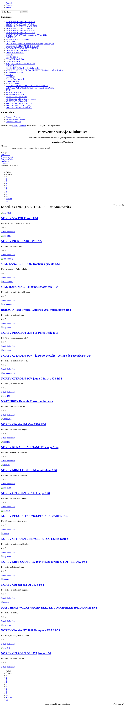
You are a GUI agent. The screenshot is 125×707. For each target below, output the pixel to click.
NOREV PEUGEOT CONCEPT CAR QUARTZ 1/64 (34, 515)
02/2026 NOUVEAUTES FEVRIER (20, 24)
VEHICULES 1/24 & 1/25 (16, 101)
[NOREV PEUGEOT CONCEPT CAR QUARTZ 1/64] (5, 511)
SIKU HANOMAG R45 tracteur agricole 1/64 (29, 286)
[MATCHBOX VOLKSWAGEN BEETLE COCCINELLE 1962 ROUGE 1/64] (5, 602)
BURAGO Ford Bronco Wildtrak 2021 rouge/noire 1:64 (36, 309)
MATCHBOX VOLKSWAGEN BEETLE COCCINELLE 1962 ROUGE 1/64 (49, 607)
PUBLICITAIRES (13, 83)
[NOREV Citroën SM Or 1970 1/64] (5, 579)
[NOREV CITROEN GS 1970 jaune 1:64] (6, 648)
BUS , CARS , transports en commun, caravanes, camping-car (30, 44)
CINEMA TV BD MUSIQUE (18, 50)
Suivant (9, 199)
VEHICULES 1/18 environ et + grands (21, 99)
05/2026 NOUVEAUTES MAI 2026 (20, 30)
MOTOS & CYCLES (14, 72)
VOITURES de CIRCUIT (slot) (18, 105)
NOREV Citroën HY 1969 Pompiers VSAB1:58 (30, 630)
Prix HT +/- (5, 155)
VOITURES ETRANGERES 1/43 (19, 103)
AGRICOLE (11, 37)
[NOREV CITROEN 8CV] (7, 350)
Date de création (7, 159)
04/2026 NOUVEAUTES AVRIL (19, 28)
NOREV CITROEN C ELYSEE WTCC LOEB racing (34, 538)
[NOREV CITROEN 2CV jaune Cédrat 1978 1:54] (8, 373)
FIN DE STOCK (12, 57)
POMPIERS (11, 77)
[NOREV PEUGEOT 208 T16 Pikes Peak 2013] (6, 327)
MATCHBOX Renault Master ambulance (27, 401)
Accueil (9, 3)
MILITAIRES (11, 66)
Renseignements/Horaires (16, 119)
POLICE (9, 75)
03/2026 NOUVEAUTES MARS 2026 (21, 26)
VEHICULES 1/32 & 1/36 (16, 97)
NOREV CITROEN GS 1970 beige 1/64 (25, 493)
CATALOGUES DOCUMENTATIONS (22, 48)
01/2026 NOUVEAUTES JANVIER (20, 22)
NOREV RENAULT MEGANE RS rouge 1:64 (29, 447)
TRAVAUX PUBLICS (15, 94)
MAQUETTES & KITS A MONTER (20, 64)
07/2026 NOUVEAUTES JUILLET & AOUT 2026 (26, 35)
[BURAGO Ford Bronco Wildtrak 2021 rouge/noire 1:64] (8, 304)
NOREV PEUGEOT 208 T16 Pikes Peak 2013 (29, 332)
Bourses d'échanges (13, 117)
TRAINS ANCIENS (14, 92)
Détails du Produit (8, 232)
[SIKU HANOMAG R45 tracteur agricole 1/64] (7, 282)
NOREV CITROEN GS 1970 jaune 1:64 (26, 653)
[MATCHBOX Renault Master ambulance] (6, 396)
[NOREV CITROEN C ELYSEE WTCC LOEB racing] (5, 534)
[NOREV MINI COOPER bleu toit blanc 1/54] (5, 465)
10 (7, 196)
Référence (5, 161)
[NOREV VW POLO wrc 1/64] (6, 213)
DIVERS (9, 55)
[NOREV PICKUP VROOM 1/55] (6, 236)
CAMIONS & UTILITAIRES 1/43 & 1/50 (22, 46)
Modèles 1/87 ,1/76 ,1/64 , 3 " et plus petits (22, 68)
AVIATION (10, 41)
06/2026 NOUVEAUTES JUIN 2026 (20, 33)
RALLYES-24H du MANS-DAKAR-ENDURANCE (27, 86)
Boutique (9, 5)
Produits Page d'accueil (15, 79)
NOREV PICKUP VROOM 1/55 (21, 241)
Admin (8, 7)
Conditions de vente (13, 122)
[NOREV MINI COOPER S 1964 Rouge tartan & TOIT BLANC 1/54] (6, 556)
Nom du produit (7, 157)
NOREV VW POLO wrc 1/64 (19, 218)
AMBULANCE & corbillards (17, 39)
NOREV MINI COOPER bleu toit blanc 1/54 (29, 470)
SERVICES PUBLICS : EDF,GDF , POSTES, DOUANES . (30, 88)
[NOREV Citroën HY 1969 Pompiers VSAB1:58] (6, 625)
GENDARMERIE (13, 61)
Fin (7, 201)
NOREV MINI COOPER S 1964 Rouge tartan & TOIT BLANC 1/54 (44, 561)
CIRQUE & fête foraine (15, 52)
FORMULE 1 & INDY (15, 59)
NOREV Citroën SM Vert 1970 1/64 (23, 424)
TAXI (8, 90)
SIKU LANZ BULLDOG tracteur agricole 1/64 (30, 263)
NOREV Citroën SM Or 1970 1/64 (22, 584)
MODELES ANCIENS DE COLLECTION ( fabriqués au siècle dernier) (34, 70)
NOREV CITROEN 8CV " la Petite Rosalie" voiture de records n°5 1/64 (46, 355)
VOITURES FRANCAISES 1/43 (19, 108)
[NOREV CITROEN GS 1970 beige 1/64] (6, 488)
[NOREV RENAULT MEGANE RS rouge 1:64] (5, 442)
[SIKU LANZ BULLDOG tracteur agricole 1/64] (7, 259)
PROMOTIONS (12, 81)
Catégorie (4, 163)
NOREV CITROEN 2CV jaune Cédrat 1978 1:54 (31, 378)
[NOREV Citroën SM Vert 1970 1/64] (6, 419)
